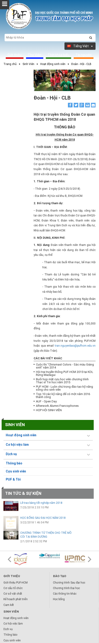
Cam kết (8, 605)
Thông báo (14, 463)
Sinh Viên (28, 64)
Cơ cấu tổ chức (13, 588)
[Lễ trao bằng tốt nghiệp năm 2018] (10, 506)
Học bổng (59, 599)
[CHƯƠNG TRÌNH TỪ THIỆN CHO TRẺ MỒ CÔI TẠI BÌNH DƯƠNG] (10, 535)
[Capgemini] (49, 555)
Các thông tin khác (64, 593)
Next (89, 559)
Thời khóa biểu (58, 55)
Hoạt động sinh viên (52, 64)
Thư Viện (34, 55)
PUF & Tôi (13, 479)
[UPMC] (74, 559)
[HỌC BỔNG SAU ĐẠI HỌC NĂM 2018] (10, 523)
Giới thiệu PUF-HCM (15, 582)
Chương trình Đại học (66, 588)
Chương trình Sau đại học (69, 582)
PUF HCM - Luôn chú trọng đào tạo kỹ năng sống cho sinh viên (64, 388)
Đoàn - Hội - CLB (81, 64)
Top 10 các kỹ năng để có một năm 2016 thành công (63, 395)
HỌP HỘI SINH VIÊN (49, 410)
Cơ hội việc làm (13, 623)
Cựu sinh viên (16, 471)
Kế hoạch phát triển (15, 599)
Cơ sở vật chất (12, 593)
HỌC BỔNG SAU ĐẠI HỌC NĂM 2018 (43, 517)
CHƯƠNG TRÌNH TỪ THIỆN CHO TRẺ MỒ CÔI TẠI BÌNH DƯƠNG (46, 534)
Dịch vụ (8, 629)
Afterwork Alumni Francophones (57, 405)
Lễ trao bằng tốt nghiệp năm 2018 (41, 502)
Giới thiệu (15, 55)
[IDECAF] (24, 559)
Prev (9, 559)
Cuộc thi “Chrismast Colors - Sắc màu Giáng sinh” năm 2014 (65, 366)
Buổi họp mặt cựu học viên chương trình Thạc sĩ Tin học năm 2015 (62, 381)
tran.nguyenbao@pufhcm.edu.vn (75, 345)
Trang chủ (10, 64)
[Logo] (49, 29)
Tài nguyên (84, 55)
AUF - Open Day (46, 401)
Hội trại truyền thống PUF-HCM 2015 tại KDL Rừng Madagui (64, 373)
